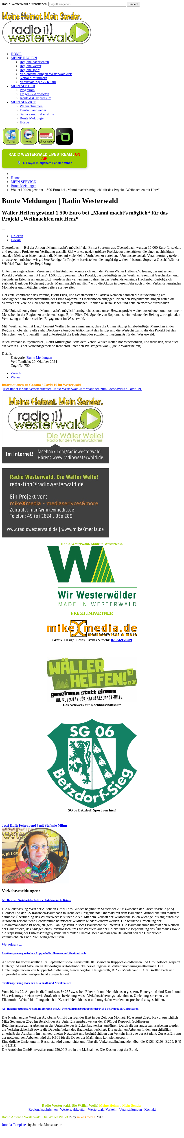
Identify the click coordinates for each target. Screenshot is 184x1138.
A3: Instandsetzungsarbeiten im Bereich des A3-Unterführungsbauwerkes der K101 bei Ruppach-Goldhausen (70, 1008)
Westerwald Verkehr (102, 1109)
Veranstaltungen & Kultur (38, 82)
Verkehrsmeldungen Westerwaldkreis (46, 74)
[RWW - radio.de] (64, 143)
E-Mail (16, 240)
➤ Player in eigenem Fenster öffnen (47, 163)
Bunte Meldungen (32, 118)
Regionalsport (29, 70)
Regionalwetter (30, 66)
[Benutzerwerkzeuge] (3, 229)
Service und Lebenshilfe (37, 114)
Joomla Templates (14, 1125)
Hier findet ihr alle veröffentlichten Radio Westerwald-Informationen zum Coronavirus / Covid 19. (72, 389)
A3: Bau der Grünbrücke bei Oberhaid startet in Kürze (36, 900)
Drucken (17, 236)
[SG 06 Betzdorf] (92, 763)
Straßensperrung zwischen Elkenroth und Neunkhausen (36, 983)
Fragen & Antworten (34, 94)
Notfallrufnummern (33, 78)
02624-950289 (121, 640)
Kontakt (150, 1109)
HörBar (25, 122)
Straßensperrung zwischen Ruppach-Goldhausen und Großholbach (44, 953)
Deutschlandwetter (33, 110)
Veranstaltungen (130, 1109)
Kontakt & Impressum (35, 98)
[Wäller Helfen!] (92, 679)
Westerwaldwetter (72, 1109)
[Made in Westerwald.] (92, 605)
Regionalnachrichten (34, 62)
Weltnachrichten (31, 106)
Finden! (133, 4)
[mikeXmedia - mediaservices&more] (92, 636)
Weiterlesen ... (12, 945)
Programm (27, 90)
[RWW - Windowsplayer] (28, 143)
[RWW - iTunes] (11, 143)
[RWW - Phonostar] (46, 143)
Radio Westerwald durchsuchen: (25, 4)
